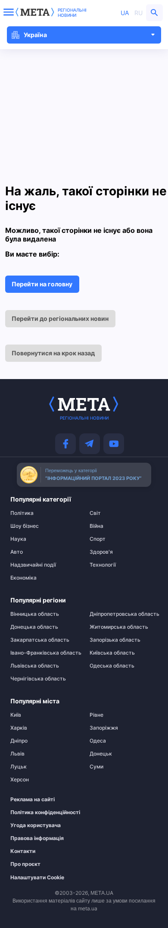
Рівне (96, 715)
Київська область (112, 653)
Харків (18, 728)
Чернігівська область (38, 679)
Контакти (22, 851)
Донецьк (101, 754)
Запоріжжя (104, 728)
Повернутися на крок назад (53, 353)
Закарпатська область (39, 640)
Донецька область (34, 627)
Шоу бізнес (24, 526)
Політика (22, 513)
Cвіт (95, 513)
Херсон (19, 780)
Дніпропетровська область (124, 614)
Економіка (23, 578)
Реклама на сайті (32, 799)
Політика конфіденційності (40, 812)
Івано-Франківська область (44, 653)
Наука (18, 539)
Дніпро (19, 741)
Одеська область (112, 666)
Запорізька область (115, 640)
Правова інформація (37, 838)
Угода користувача (35, 825)
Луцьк (18, 767)
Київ (15, 715)
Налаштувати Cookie (37, 878)
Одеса (98, 741)
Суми (96, 767)
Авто (16, 552)
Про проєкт (25, 864)
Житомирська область (119, 627)
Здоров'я (101, 552)
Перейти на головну (42, 284)
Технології (103, 565)
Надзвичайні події (33, 565)
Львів (17, 754)
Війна (96, 526)
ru (138, 12)
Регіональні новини (72, 12)
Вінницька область (34, 614)
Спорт (98, 539)
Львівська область (34, 666)
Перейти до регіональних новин (60, 318)
